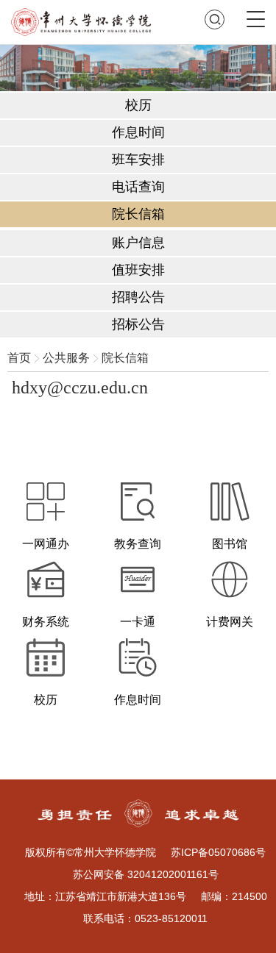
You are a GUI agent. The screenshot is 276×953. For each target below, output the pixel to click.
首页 (19, 357)
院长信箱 (125, 357)
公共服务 (66, 357)
